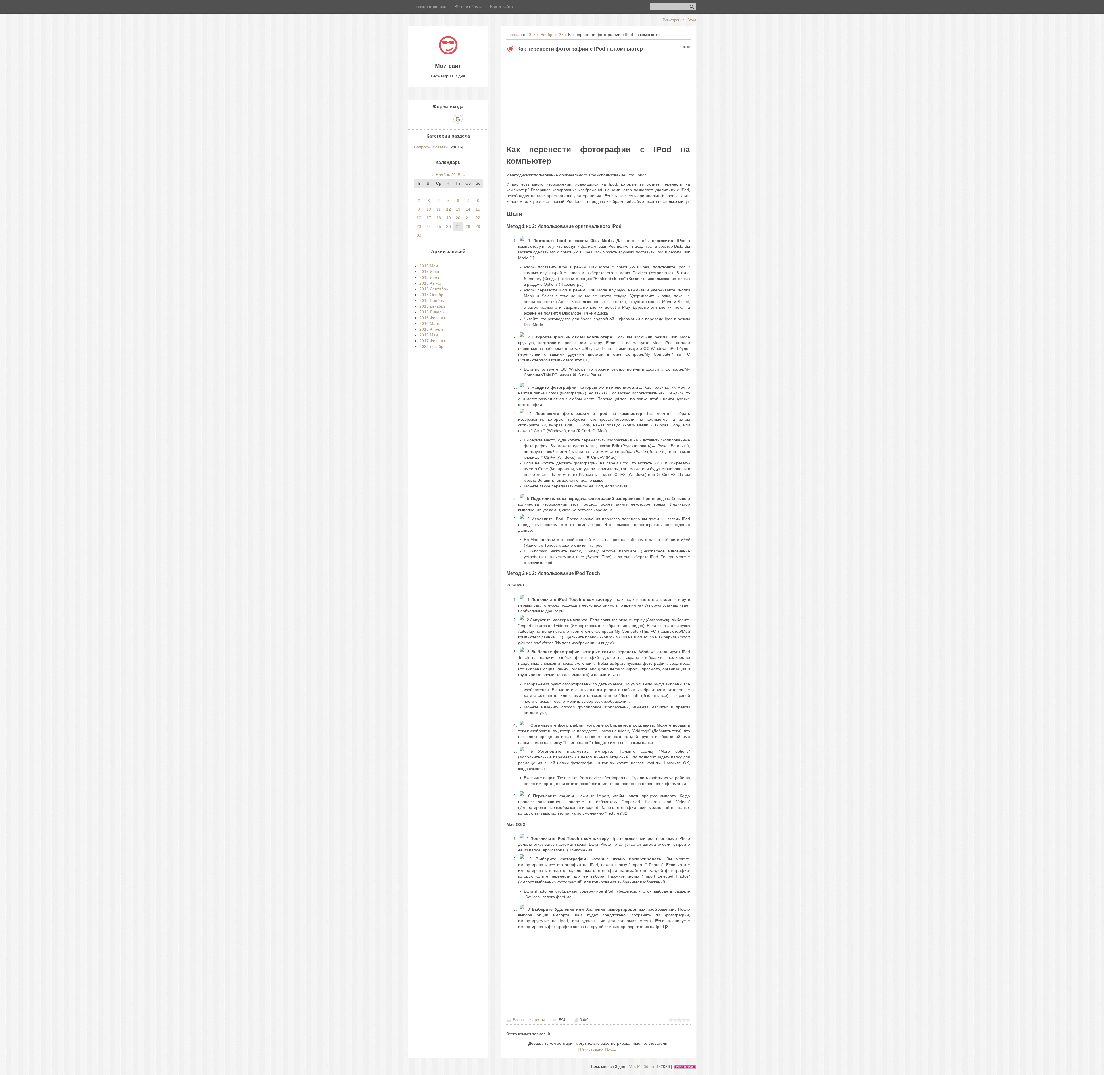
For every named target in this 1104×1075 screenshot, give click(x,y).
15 (478, 209)
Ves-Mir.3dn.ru (642, 1066)
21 (468, 218)
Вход (691, 20)
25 (438, 226)
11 (438, 209)
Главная (514, 34)
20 (458, 218)
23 (419, 226)
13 (458, 209)
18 (438, 218)
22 (478, 218)
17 (428, 218)
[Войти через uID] (428, 119)
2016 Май (428, 335)
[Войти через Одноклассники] (468, 119)
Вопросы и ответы (529, 1020)
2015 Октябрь (432, 294)
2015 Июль (429, 277)
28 (468, 226)
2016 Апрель (431, 329)
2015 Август (430, 283)
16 (419, 218)
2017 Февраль (432, 340)
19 (448, 218)
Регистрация (673, 20)
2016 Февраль (432, 317)
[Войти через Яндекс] (448, 119)
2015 (531, 34)
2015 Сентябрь (433, 289)
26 (448, 226)
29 (478, 226)
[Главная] (448, 53)
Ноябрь (547, 34)
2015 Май (428, 266)
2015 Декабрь (432, 306)
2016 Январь (431, 312)
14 (468, 209)
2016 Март (429, 323)
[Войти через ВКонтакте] (438, 119)
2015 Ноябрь (431, 300)
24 (428, 226)
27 (561, 34)
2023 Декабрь (432, 346)
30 (419, 235)
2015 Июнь (429, 271)
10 (428, 209)
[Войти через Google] (458, 119)
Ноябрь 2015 (448, 174)
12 (448, 209)
